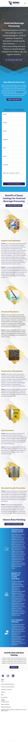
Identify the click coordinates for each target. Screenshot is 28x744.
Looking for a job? (5, 701)
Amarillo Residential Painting (7, 684)
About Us (3, 692)
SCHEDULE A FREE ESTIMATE (14, 205)
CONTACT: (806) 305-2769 (14, 99)
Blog (2, 694)
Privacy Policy (4, 697)
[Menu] (25, 3)
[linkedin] (13, 676)
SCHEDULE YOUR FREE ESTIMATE (14, 524)
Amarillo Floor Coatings (6, 689)
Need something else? (6, 707)
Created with (14, 740)
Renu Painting (20, 92)
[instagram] (8, 676)
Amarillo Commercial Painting (7, 686)
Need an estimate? (5, 704)
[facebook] (3, 676)
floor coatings (20, 44)
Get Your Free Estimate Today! (14, 60)
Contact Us (14, 667)
